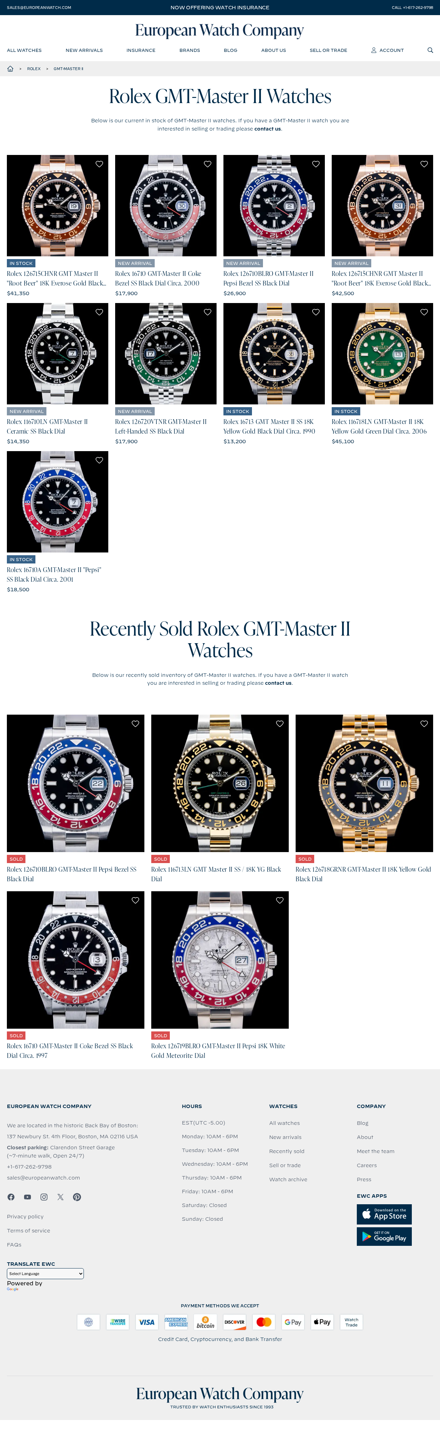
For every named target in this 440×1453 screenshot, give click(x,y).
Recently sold (287, 1151)
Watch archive (288, 1179)
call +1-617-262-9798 (412, 7)
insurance (140, 50)
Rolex (34, 69)
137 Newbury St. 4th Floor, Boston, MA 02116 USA (72, 1136)
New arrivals (285, 1137)
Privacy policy (25, 1216)
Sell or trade (285, 1165)
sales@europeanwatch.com (39, 7)
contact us (267, 129)
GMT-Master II (68, 69)
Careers (367, 1165)
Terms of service (28, 1230)
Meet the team (376, 1151)
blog (230, 50)
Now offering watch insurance (219, 7)
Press (364, 1179)
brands (189, 50)
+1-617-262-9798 (29, 1167)
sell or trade (328, 50)
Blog (362, 1123)
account (392, 50)
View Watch (57, 206)
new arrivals (84, 50)
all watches (24, 50)
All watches (284, 1123)
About (365, 1137)
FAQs (14, 1245)
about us (273, 50)
